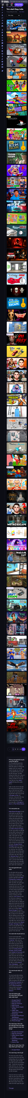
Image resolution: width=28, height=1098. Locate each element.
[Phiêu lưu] (2, 61)
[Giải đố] (2, 45)
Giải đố (14, 6)
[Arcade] (2, 29)
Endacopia (15, 1014)
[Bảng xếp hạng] (2, 26)
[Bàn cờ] (2, 35)
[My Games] (7, 4)
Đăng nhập (19, 5)
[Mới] (2, 12)
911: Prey (17, 896)
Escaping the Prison (15, 984)
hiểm (21, 877)
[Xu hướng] (2, 15)
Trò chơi (9, 6)
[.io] (2, 51)
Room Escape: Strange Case (16, 923)
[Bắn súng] (2, 37)
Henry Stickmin (16, 985)
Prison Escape (16, 1021)
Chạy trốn (19, 6)
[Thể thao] (2, 64)
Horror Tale (15, 1042)
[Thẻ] (2, 71)
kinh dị (12, 940)
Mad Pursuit (15, 1005)
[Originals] (2, 20)
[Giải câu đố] (2, 43)
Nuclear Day (14, 856)
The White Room (19, 804)
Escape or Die (14, 795)
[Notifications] (11, 4)
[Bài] (2, 32)
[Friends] (2, 4)
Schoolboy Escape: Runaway (17, 1039)
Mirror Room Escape (17, 829)
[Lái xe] (2, 53)
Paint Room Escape (15, 909)
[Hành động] (2, 48)
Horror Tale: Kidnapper (15, 963)
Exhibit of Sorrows (17, 952)
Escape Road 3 (16, 1000)
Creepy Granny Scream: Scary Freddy (15, 949)
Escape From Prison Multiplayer (18, 1016)
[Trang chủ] (2, 7)
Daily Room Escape (14, 811)
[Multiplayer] (2, 23)
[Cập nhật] (2, 18)
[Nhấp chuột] (2, 59)
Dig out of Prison (17, 1003)
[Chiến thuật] (2, 40)
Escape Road (16, 1050)
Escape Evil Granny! (17, 1019)
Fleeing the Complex (15, 879)
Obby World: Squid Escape (17, 1008)
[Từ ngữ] (2, 67)
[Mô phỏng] (2, 56)
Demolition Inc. (16, 1002)
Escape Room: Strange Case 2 (15, 845)
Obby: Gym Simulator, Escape (17, 1011)
